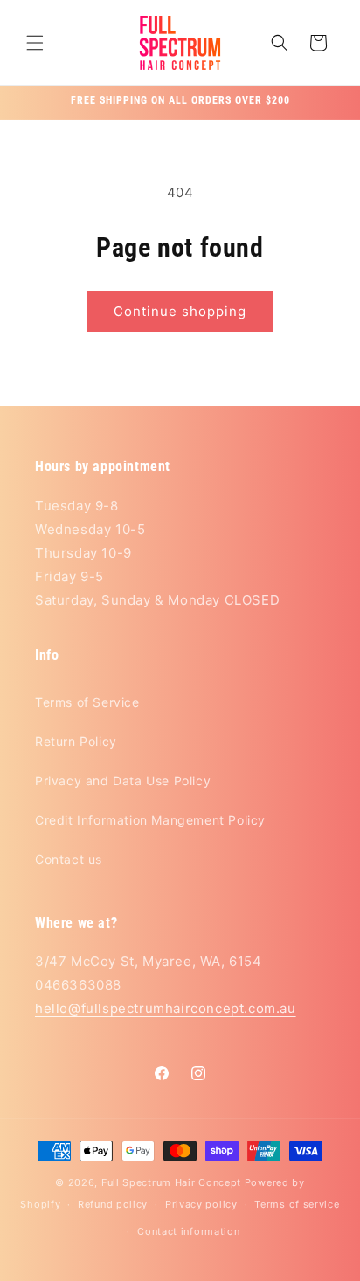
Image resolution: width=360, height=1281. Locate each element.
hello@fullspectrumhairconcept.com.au (165, 1008)
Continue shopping (180, 311)
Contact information (188, 1231)
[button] (35, 43)
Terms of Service (87, 702)
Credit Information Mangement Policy (150, 819)
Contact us (68, 859)
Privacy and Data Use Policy (123, 780)
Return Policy (76, 741)
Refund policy (113, 1204)
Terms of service (296, 1204)
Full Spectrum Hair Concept (171, 1182)
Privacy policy (201, 1204)
